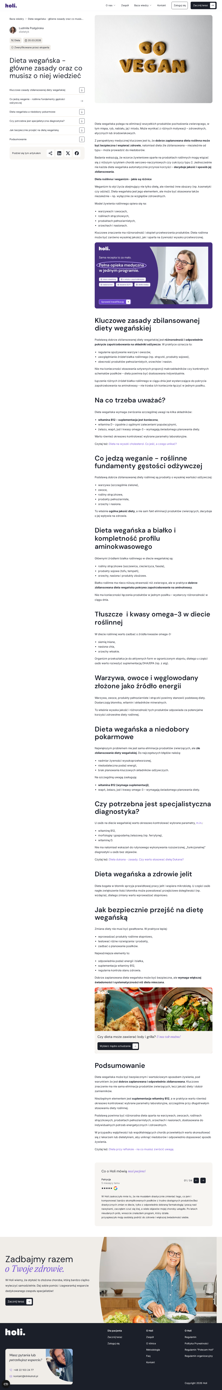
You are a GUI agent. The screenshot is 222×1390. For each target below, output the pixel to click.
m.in (198, 823)
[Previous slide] (196, 1180)
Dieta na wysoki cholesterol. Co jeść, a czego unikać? (142, 444)
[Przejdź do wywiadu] (153, 275)
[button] (111, 5)
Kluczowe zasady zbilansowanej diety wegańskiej (37, 90)
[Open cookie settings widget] (6, 1384)
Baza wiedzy (17, 18)
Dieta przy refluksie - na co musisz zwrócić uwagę (140, 1149)
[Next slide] (203, 1180)
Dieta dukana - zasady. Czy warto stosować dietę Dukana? (146, 859)
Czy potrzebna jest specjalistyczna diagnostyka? (37, 121)
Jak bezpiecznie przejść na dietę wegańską (34, 130)
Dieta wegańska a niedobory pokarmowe (32, 111)
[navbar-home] (17, 5)
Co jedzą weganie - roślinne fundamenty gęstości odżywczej (37, 101)
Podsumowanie (18, 139)
